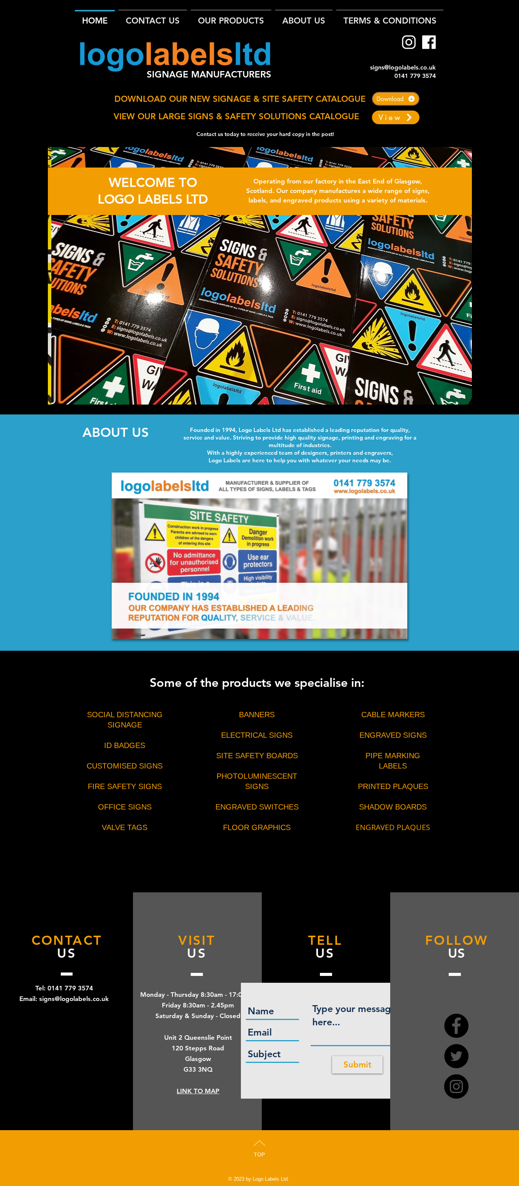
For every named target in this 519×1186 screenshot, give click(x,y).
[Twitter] (456, 1056)
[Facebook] (429, 42)
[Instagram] (409, 42)
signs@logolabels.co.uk (403, 67)
